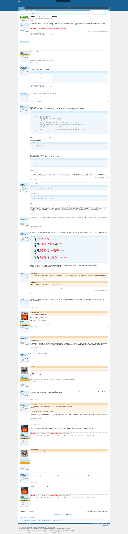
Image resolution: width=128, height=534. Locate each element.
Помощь (98, 523)
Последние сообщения (32, 10)
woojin (31, 326)
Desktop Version (28, 523)
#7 (107, 228)
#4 (107, 101)
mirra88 (22, 184)
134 (28, 223)
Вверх (106, 523)
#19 (107, 482)
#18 (107, 460)
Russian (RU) (21, 523)
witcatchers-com (24, 93)
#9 (107, 294)
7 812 (28, 384)
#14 (107, 381)
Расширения (28, 7)
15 (28, 189)
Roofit (21, 106)
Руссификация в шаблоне (58, 514)
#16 (107, 420)
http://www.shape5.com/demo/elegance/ (55, 174)
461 (28, 58)
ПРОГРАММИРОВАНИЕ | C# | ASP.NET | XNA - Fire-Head (41, 34)
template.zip (42, 74)
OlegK (21, 376)
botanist (22, 52)
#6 (107, 213)
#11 (107, 326)
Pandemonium (46, 18)
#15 (107, 399)
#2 (107, 62)
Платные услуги (45, 7)
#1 (107, 36)
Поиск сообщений (23, 10)
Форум (21, 8)
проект (40, 226)
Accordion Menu (67, 24)
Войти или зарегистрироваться (63, 1)
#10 (107, 307)
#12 (107, 349)
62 (28, 98)
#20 (107, 500)
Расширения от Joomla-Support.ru (58, 7)
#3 (107, 88)
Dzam (21, 218)
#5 (107, 179)
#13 (107, 362)
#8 (107, 268)
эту (41, 217)
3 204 (28, 329)
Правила (69, 7)
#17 (107, 439)
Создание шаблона (29, 18)
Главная (102, 523)
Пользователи (36, 7)
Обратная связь (93, 523)
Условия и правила (105, 525)
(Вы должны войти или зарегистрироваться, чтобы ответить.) (96, 511)
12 (28, 29)
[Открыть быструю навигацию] (107, 13)
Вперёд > (31, 20)
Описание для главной (70, 514)
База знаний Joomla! (77, 7)
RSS (108, 523)
